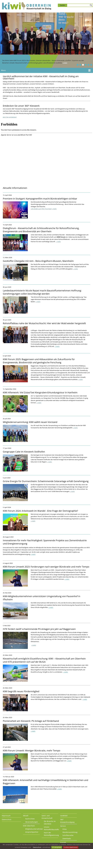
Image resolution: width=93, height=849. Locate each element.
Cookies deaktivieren (71, 847)
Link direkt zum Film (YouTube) (41, 209)
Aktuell (25, 816)
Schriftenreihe (67, 835)
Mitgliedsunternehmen (34, 829)
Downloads (66, 838)
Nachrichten (30, 819)
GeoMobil (63, 816)
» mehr (65, 63)
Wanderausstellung (69, 832)
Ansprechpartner (31, 832)
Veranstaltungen (31, 822)
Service (63, 826)
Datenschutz (37, 847)
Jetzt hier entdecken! (10, 117)
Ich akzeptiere (56, 847)
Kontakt (63, 842)
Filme (64, 829)
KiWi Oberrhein (29, 826)
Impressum (6, 816)
